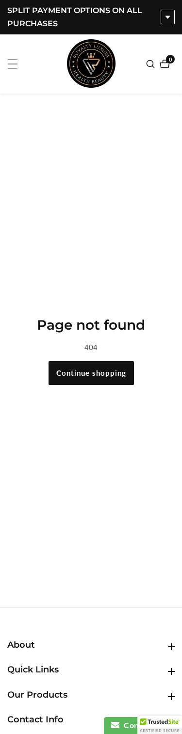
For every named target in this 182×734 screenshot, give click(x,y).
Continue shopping (91, 372)
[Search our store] (151, 64)
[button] (159, 725)
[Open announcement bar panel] (168, 17)
